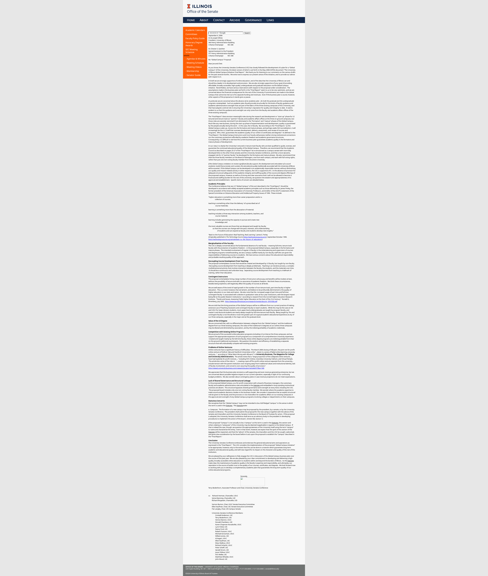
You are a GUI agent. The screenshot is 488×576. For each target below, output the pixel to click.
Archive (235, 20)
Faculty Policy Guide (195, 38)
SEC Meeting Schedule (192, 51)
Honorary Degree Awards (194, 44)
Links (270, 20)
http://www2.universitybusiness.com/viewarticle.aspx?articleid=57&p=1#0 (236, 368)
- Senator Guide (193, 75)
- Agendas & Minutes (195, 58)
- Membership (192, 71)
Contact (219, 20)
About (204, 20)
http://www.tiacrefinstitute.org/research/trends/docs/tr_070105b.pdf (251, 301)
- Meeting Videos (194, 67)
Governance (253, 20)
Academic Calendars (195, 30)
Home (191, 20)
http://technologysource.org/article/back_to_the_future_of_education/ (235, 239)
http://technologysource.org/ (255, 237)
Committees (191, 34)
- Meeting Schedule (195, 62)
